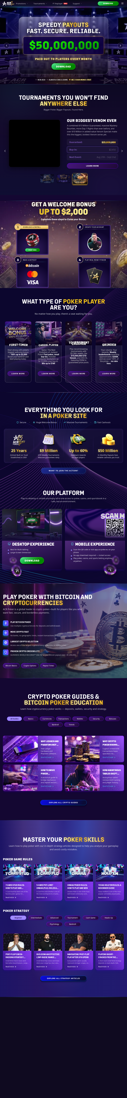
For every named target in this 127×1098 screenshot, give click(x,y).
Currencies (47, 719)
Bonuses (112, 719)
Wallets (80, 719)
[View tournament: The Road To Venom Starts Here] (63, 178)
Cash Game (90, 918)
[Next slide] (120, 45)
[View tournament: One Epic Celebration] (47, 178)
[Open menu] (122, 3)
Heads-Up (109, 918)
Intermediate (36, 918)
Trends (72, 724)
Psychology (54, 924)
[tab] (40, 80)
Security (96, 719)
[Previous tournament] (4, 150)
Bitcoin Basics (11, 665)
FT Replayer (60, 3)
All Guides (14, 719)
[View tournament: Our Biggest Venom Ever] (80, 178)
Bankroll (55, 724)
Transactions (63, 719)
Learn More (110, 166)
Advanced (54, 918)
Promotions (21, 3)
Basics (30, 719)
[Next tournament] (122, 150)
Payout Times (48, 665)
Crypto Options (30, 665)
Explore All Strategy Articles (63, 978)
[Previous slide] (6, 45)
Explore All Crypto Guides (63, 802)
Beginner (18, 918)
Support (76, 3)
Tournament (72, 918)
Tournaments (39, 3)
